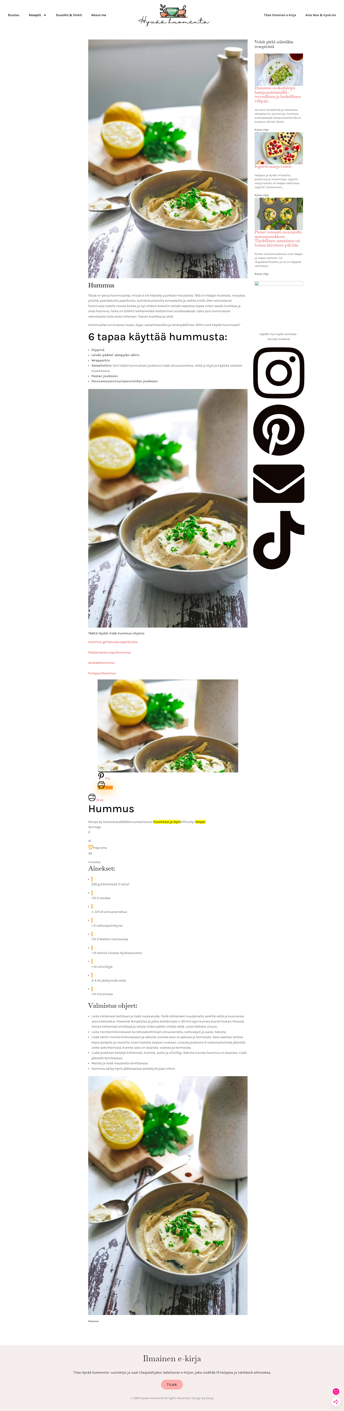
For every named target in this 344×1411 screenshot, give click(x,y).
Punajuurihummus (102, 673)
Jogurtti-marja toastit (273, 166)
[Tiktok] (278, 568)
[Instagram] (278, 401)
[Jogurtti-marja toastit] (279, 135)
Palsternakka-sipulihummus (109, 652)
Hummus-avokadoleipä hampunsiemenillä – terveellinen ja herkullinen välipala (278, 94)
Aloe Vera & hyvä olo (320, 15)
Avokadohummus (101, 663)
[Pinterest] (278, 455)
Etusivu (13, 15)
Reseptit (35, 15)
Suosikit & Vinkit (69, 15)
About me (98, 15)
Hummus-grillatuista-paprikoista (113, 642)
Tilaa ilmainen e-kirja (280, 15)
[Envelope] (278, 508)
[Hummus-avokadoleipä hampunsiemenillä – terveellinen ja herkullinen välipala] (279, 56)
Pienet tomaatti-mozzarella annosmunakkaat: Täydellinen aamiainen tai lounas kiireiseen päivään (278, 238)
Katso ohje (262, 129)
